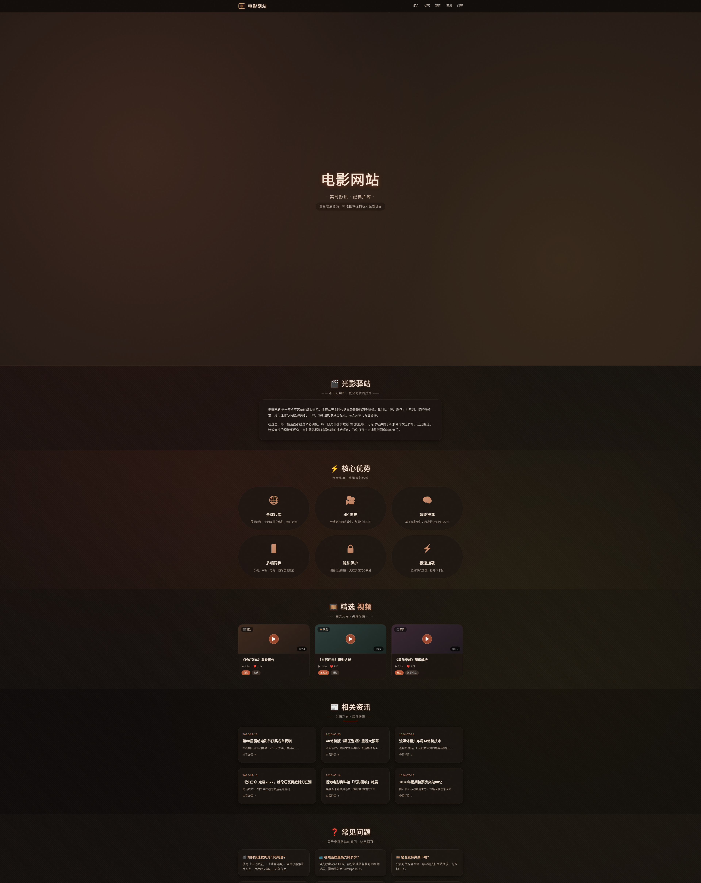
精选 (438, 5)
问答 (460, 5)
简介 (416, 5)
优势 (427, 5)
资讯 (449, 5)
